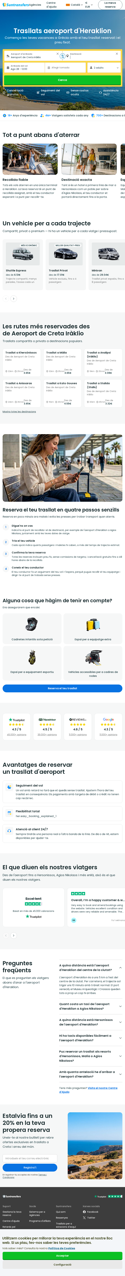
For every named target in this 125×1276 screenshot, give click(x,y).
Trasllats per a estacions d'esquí (66, 1225)
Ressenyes (62, 1217)
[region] (62, 1252)
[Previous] (6, 298)
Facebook (92, 1211)
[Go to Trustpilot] (108, 1197)
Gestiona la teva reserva (12, 1213)
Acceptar (62, 1256)
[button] (58, 54)
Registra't (30, 1167)
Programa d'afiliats (40, 1221)
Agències (35, 5)
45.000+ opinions (16, 734)
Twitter (91, 1217)
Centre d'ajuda (51, 5)
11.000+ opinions (78, 734)
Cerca (62, 80)
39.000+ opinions (47, 734)
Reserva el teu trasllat (62, 688)
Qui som (61, 1211)
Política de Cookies (61, 1248)
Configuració (63, 1265)
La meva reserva (110, 5)
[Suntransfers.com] (16, 5)
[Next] (13, 298)
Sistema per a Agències (37, 1213)
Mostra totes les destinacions (19, 411)
